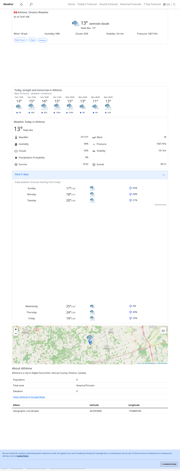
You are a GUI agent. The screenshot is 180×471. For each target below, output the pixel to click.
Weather (8, 4)
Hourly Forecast (108, 4)
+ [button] (16, 329)
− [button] (16, 333)
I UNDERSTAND (169, 464)
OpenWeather (162, 363)
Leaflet (139, 363)
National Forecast (130, 4)
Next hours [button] (20, 40)
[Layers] (163, 330)
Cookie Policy (23, 456)
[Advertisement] (90, 65)
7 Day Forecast (152, 4)
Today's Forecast (87, 4)
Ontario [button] (42, 40)
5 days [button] (32, 40)
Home (71, 4)
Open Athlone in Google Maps (29, 397)
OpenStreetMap (149, 363)
